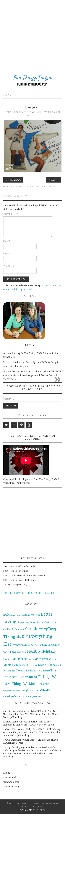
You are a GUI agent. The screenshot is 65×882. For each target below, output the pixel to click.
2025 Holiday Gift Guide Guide (19, 566)
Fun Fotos (35, 645)
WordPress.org (11, 786)
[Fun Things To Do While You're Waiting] (32, 81)
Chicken (53, 622)
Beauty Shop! (32, 614)
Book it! (34, 622)
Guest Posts (9, 651)
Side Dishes (48, 664)
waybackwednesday (11, 691)
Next (54, 179)
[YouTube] (29, 425)
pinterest (30, 665)
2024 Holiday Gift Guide (15, 571)
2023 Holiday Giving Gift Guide (19, 580)
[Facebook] (14, 425)
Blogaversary (23, 622)
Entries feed (9, 777)
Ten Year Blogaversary (15, 584)
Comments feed (11, 782)
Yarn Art (37, 697)
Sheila (37, 665)
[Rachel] (32, 146)
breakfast (44, 622)
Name (7, 241)
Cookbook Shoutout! (14, 629)
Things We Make (24, 684)
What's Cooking (25, 696)
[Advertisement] (32, 34)
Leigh (17, 658)
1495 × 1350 (36, 112)
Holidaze (48, 651)
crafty (43, 629)
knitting (7, 659)
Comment (10, 214)
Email (8, 253)
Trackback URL (52, 186)
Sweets (34, 670)
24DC (7, 614)
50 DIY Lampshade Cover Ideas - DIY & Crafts (26, 740)
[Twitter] (6, 425)
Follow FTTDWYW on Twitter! (33, 592)
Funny (43, 644)
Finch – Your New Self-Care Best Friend (24, 575)
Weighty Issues (30, 690)
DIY (25, 636)
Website (9, 266)
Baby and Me (17, 615)
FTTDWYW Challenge (21, 645)
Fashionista (26, 810)
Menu (7, 94)
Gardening (54, 645)
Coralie (31, 628)
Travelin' (44, 683)
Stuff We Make (20, 670)
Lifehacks (29, 659)
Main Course (42, 659)
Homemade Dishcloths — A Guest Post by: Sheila (28, 725)
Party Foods (18, 665)
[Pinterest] (21, 425)
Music (7, 664)
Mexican (55, 659)
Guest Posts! (21, 652)
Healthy (34, 651)
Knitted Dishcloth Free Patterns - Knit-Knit (26, 722)
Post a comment (11, 186)
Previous (13, 179)
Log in (6, 773)
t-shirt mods (44, 671)
